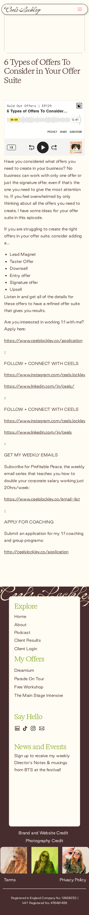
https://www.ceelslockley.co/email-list (42, 499)
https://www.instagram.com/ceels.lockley (44, 375)
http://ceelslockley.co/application (36, 552)
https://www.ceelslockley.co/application (43, 340)
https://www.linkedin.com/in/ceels (38, 432)
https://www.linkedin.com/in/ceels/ (39, 386)
